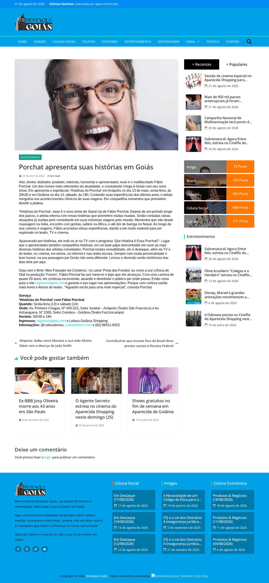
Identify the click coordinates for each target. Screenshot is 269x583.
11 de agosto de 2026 (232, 528)
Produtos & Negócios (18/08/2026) (230, 498)
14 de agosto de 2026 (133, 528)
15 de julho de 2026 (222, 325)
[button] (197, 42)
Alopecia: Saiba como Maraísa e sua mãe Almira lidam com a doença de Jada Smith (56, 343)
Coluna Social (64, 42)
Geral (190, 42)
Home (22, 42)
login (47, 457)
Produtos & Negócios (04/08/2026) (230, 542)
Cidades (40, 42)
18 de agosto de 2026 (232, 506)
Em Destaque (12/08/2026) (124, 542)
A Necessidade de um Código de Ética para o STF (181, 498)
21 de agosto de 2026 (223, 86)
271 (235, 221)
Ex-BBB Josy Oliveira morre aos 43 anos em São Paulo (38, 406)
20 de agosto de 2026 (223, 128)
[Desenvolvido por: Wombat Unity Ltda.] (180, 576)
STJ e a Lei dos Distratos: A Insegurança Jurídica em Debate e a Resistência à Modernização (182, 520)
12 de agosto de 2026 (223, 281)
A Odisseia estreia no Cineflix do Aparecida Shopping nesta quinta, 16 (227, 317)
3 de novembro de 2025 (183, 528)
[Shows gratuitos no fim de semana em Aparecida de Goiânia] (153, 370)
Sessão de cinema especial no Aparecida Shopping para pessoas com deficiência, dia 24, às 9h (228, 78)
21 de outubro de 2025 (183, 550)
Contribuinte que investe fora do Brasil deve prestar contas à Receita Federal (139, 343)
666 (235, 207)
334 (235, 193)
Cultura (88, 42)
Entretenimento (138, 42)
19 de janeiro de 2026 (182, 506)
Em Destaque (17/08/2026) (124, 498)
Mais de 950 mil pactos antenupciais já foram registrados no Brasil (222, 99)
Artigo (191, 167)
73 (235, 166)
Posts (242, 166)
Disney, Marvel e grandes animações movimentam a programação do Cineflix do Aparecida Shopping (226, 295)
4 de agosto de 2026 (231, 550)
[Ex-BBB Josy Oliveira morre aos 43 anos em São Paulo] (40, 370)
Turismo (232, 42)
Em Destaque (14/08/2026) (124, 520)
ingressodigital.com (49, 283)
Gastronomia (168, 42)
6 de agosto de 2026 (222, 303)
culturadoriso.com (78, 325)
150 (235, 180)
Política (213, 42)
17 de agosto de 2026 (133, 506)
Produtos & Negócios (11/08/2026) (230, 520)
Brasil (191, 180)
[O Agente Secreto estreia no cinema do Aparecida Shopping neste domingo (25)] (96, 370)
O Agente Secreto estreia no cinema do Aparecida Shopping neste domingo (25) (95, 409)
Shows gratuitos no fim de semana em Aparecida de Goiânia (153, 406)
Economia (110, 42)
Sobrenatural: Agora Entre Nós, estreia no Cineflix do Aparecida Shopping (225, 141)
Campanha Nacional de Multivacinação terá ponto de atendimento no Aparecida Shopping (227, 120)
